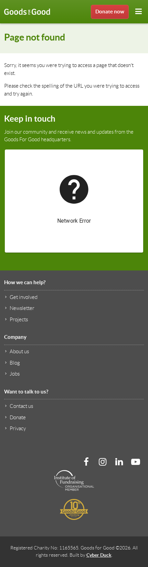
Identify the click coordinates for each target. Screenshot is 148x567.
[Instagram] (102, 462)
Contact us (21, 406)
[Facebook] (86, 462)
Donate (18, 417)
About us (19, 351)
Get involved (24, 297)
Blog (15, 363)
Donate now (109, 11)
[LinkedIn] (119, 462)
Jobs (15, 374)
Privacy (18, 428)
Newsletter (22, 308)
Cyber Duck (99, 555)
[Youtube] (135, 462)
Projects (19, 319)
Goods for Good (27, 12)
